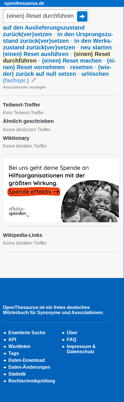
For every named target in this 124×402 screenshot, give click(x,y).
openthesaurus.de (24, 3)
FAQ (71, 339)
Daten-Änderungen (29, 367)
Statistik (17, 374)
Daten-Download (26, 360)
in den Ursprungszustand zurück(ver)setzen (58, 37)
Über (72, 332)
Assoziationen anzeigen (24, 87)
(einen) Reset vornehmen (59, 63)
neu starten (96, 47)
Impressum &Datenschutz (81, 349)
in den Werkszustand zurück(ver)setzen (57, 44)
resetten (81, 67)
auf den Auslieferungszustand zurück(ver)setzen (44, 30)
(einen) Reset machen (72, 60)
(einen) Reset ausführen (35, 54)
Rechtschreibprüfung (31, 380)
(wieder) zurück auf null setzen (57, 70)
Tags (13, 353)
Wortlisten (19, 346)
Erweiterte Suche (26, 332)
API (12, 339)
